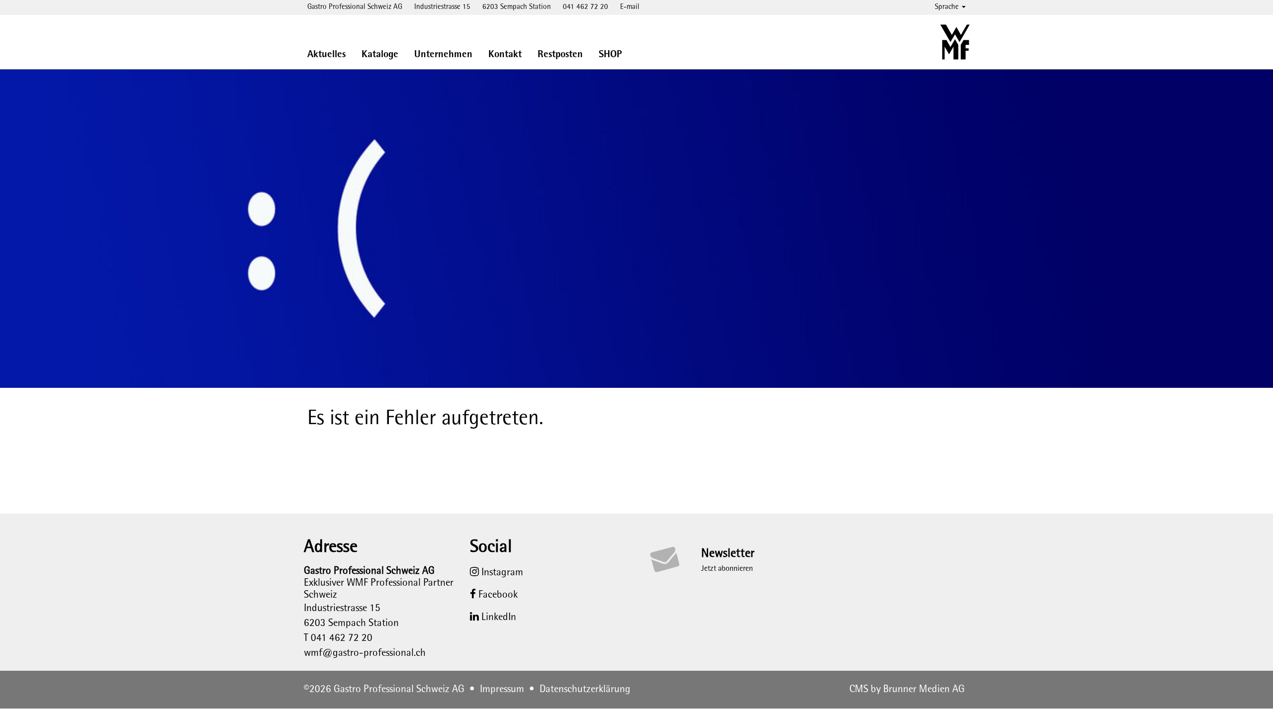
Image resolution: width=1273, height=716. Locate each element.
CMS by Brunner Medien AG (907, 689)
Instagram (501, 572)
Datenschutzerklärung (585, 689)
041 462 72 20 (585, 7)
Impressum (502, 689)
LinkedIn (497, 617)
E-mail (629, 7)
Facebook (497, 595)
